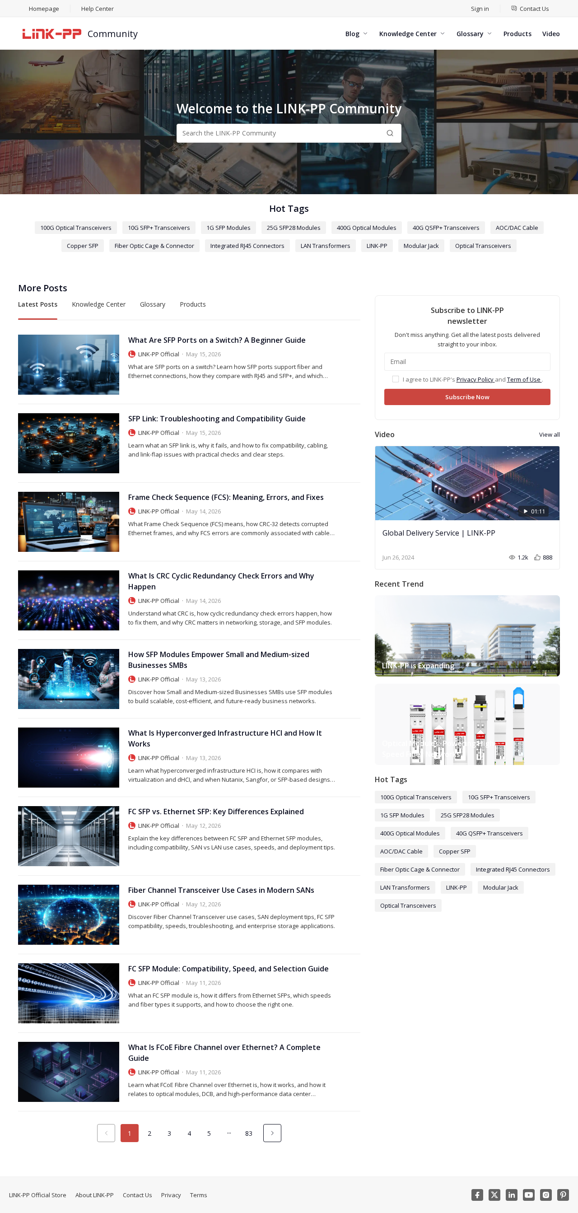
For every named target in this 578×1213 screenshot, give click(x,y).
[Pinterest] (563, 1195)
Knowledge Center (99, 304)
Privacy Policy (476, 379)
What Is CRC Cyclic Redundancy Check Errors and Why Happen (221, 581)
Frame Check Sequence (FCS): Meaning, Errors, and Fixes (226, 497)
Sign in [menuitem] (480, 9)
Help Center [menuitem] (97, 9)
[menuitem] (530, 9)
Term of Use (524, 379)
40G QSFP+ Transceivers (446, 228)
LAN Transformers (325, 246)
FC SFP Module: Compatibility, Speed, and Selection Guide (228, 969)
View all (549, 434)
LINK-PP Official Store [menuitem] (37, 1195)
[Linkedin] (511, 1195)
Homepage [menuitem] (44, 9)
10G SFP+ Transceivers (159, 228)
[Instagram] (546, 1195)
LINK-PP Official (158, 354)
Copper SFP (82, 246)
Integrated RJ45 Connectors (247, 246)
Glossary (152, 304)
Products (193, 304)
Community (113, 34)
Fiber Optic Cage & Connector (154, 246)
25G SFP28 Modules (294, 228)
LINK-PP (377, 246)
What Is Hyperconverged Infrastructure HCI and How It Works (225, 738)
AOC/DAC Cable (517, 228)
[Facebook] (477, 1195)
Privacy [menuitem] (171, 1195)
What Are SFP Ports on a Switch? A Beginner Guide (217, 340)
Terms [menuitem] (198, 1195)
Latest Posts (37, 304)
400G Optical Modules (366, 228)
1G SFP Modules (228, 228)
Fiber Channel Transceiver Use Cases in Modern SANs (221, 890)
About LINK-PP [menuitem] (94, 1195)
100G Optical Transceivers (76, 228)
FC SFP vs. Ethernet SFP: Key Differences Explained (216, 811)
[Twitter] (494, 1195)
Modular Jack (421, 246)
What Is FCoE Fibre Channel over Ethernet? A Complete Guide (224, 1052)
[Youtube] (529, 1195)
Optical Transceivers (483, 246)
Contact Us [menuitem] (137, 1195)
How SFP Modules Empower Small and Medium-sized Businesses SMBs (218, 659)
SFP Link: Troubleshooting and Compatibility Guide (217, 419)
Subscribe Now (467, 397)
